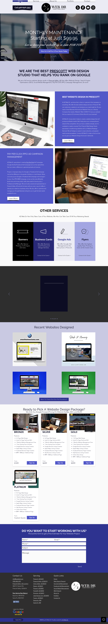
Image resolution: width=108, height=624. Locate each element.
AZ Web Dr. (65, 620)
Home (55, 579)
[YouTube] (88, 7)
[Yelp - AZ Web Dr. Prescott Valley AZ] (78, 7)
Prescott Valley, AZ (55, 80)
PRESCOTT (58, 71)
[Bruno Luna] (55, 318)
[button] (36, 1)
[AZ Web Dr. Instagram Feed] (93, 7)
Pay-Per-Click (30, 162)
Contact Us (57, 598)
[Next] (99, 294)
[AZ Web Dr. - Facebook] (83, 7)
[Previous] (9, 294)
